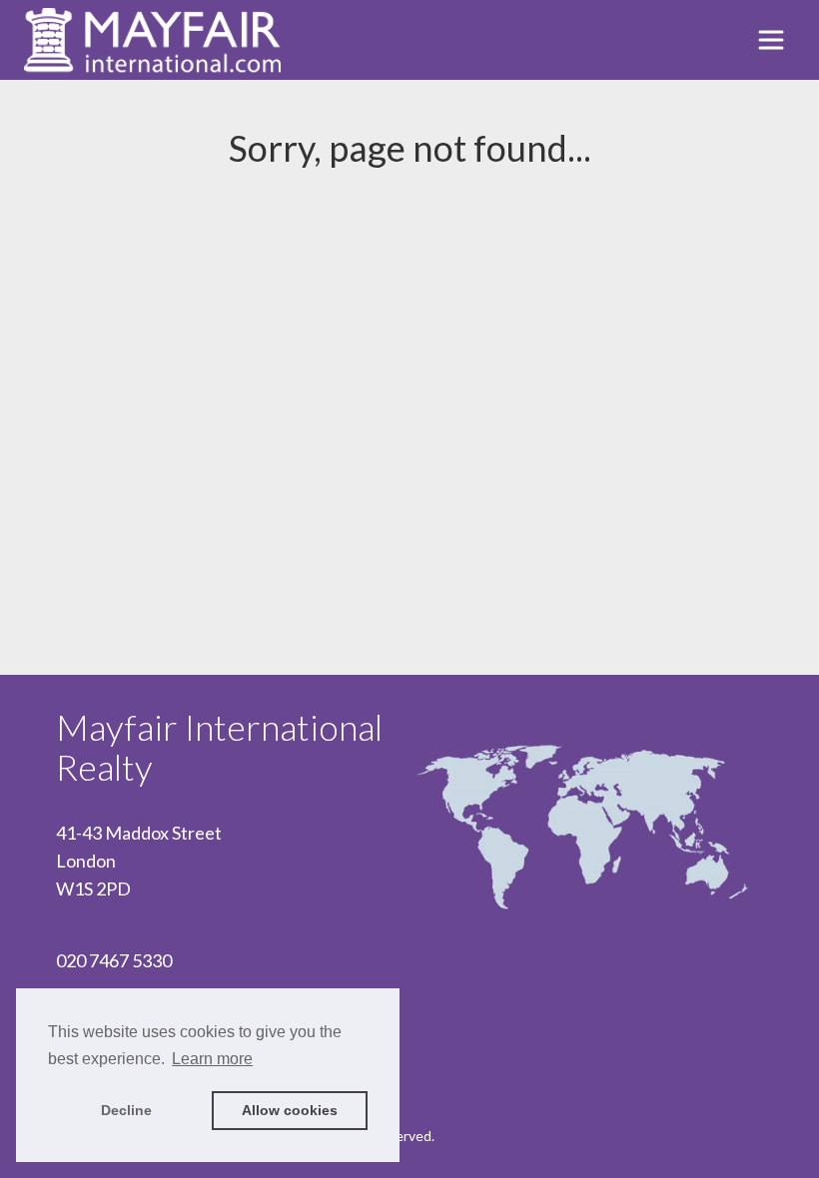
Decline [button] (126, 1110)
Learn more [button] (212, 1058)
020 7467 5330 (114, 960)
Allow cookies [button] (290, 1110)
